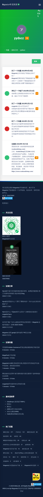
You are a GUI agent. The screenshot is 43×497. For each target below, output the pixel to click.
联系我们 (5, 203)
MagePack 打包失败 (9, 355)
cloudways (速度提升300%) (16, 402)
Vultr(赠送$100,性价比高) (15, 414)
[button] (8, 13)
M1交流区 (7, 453)
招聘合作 (26, 440)
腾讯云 (9, 407)
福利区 (17, 436)
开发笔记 (20, 432)
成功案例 (17, 461)
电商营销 (24, 457)
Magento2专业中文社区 (19, 488)
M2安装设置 (32, 432)
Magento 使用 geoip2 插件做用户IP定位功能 (16, 332)
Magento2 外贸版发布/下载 (12, 465)
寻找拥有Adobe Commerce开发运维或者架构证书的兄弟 (21, 347)
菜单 (35, 61)
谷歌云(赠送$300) (13, 411)
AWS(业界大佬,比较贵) (14, 409)
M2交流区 (8, 432)
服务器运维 (27, 449)
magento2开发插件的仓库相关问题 (13, 384)
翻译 (15, 457)
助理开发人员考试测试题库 (13, 444)
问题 (7, 50)
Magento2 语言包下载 (11, 449)
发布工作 (14, 50)
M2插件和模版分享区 (11, 440)
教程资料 (7, 436)
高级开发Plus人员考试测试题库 (26, 453)
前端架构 (7, 461)
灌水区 (6, 457)
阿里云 (9, 404)
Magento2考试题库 (31, 465)
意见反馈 (34, 457)
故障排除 (29, 444)
